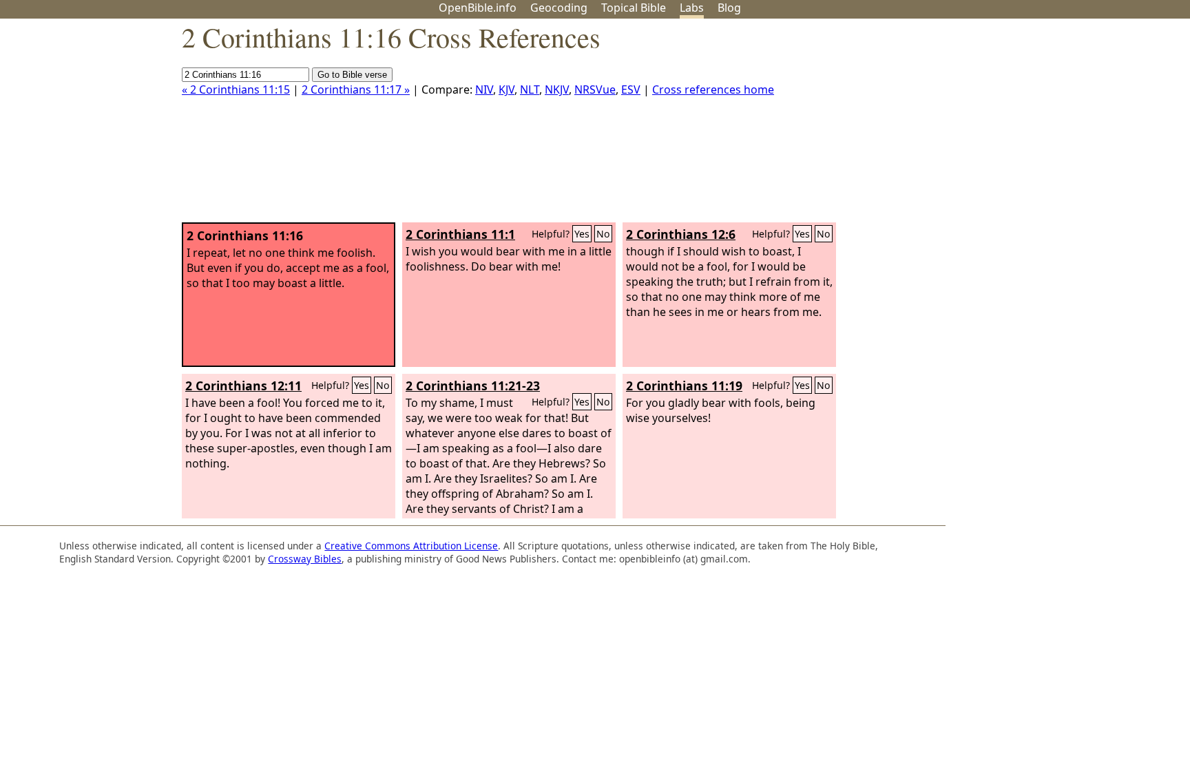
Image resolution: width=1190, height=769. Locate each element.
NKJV (557, 89)
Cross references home (713, 89)
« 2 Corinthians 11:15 (236, 89)
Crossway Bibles (305, 558)
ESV (630, 89)
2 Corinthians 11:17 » (356, 89)
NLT (529, 89)
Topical (633, 7)
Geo (558, 7)
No (603, 233)
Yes (581, 233)
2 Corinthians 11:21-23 (473, 385)
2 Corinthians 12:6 (680, 234)
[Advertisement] (1051, 126)
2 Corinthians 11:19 (684, 385)
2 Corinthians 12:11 (243, 385)
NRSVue (595, 89)
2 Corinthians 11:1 (460, 234)
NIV (484, 89)
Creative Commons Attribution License (411, 545)
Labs (692, 7)
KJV (506, 89)
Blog (729, 7)
